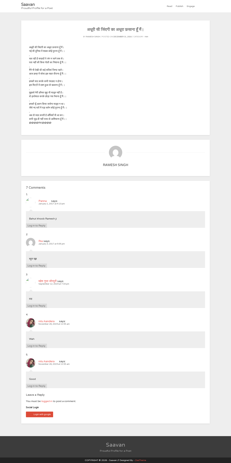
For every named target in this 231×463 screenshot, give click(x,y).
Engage (191, 6)
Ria (40, 241)
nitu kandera (46, 321)
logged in (46, 401)
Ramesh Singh (93, 37)
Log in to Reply (36, 225)
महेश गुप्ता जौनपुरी (47, 281)
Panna (42, 201)
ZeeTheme (140, 460)
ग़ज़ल (146, 37)
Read (169, 6)
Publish (179, 6)
